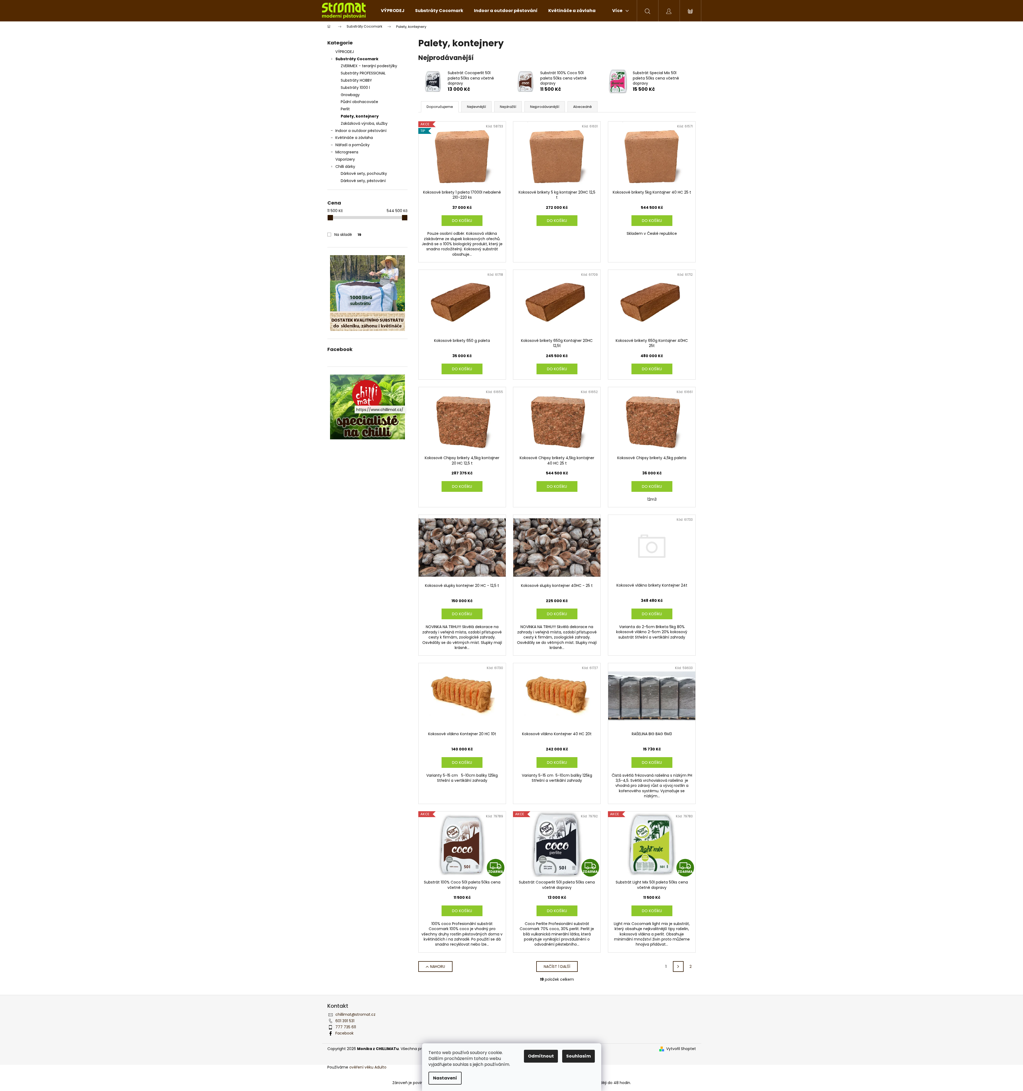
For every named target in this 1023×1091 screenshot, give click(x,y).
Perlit (345, 109)
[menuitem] (393, 10)
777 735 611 (345, 1027)
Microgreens (346, 152)
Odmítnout (541, 1056)
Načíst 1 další (557, 966)
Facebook (344, 1033)
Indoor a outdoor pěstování (360, 130)
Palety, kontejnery (360, 116)
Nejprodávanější (544, 106)
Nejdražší (508, 106)
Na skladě (347, 234)
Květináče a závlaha (354, 137)
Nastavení (445, 1078)
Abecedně (582, 106)
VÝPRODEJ (344, 51)
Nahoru (437, 966)
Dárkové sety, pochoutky (364, 173)
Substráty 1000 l (355, 87)
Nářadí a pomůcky (352, 145)
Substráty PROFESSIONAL (363, 73)
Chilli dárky (345, 166)
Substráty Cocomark (356, 59)
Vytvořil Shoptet (681, 1048)
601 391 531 (344, 1021)
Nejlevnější (476, 106)
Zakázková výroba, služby (364, 123)
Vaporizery (345, 159)
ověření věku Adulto (367, 1067)
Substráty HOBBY (356, 80)
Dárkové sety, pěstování (363, 180)
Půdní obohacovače (359, 101)
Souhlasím (578, 1056)
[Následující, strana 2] (678, 966)
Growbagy (350, 94)
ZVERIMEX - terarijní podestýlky (369, 66)
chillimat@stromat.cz (355, 1014)
